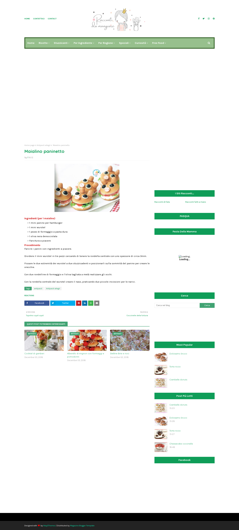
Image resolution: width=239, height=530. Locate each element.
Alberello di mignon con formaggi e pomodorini (85, 355)
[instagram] (208, 18)
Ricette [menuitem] (43, 42)
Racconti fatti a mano (195, 202)
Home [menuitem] (30, 42)
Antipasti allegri (43, 145)
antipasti (38, 288)
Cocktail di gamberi (34, 353)
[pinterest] (213, 18)
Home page (29, 145)
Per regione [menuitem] (105, 42)
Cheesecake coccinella (181, 443)
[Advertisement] (119, 116)
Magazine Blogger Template (82, 525)
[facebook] (198, 18)
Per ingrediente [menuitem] (83, 42)
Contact (52, 19)
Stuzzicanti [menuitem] (60, 42)
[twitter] (203, 18)
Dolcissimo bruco (178, 353)
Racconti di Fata (162, 202)
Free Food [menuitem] (158, 42)
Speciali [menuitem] (124, 42)
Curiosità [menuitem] (140, 42)
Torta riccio (175, 366)
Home (27, 19)
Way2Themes (49, 525)
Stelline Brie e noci (119, 353)
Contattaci (39, 19)
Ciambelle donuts (178, 379)
